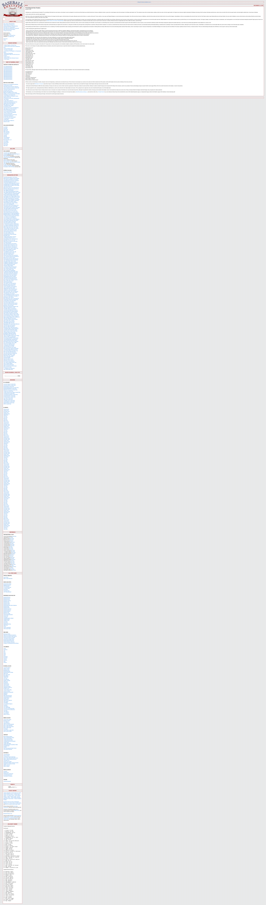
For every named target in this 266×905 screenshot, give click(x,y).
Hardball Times (6, 620)
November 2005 (7, 495)
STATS (5, 626)
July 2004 (5, 514)
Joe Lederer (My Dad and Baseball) (10, 353)
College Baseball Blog (8, 738)
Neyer (5, 653)
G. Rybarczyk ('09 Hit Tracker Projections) (11, 215)
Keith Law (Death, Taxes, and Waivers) (11, 291)
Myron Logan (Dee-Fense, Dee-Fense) (11, 227)
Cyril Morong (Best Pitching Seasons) (11, 349)
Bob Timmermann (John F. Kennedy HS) (11, 298)
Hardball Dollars (7, 619)
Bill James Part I (7, 139)
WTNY (10, 34)
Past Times (9, 30)
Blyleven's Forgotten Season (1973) (10, 92)
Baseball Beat (11, 23)
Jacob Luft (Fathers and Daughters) (10, 286)
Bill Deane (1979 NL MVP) (9, 305)
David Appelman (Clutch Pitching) (10, 234)
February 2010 (6, 436)
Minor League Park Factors (9, 726)
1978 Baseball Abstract (8, 67)
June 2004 (6, 515)
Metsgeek (5, 694)
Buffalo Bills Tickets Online (9, 798)
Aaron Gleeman (6, 132)
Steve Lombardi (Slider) (8, 363)
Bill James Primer (7, 633)
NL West (5, 164)
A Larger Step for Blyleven (8, 100)
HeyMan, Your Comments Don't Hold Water (12, 93)
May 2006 (5, 488)
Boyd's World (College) (8, 736)
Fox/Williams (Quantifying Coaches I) (10, 263)
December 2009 (7, 438)
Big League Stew (7, 674)
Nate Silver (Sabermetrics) (8, 254)
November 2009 (7, 439)
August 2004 (6, 512)
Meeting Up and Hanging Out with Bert (11, 84)
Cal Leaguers (6, 721)
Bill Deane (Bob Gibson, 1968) (9, 354)
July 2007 (5, 472)
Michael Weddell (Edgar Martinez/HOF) (11, 194)
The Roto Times (6, 590)
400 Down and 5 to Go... (8, 90)
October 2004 (6, 510)
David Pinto (6, 129)
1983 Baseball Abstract (8, 73)
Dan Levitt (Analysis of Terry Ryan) (10, 243)
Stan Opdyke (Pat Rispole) (9, 190)
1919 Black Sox (6, 760)
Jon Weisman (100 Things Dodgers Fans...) (12, 195)
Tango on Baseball (7, 627)
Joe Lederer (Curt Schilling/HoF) (10, 216)
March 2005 (6, 504)
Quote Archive (6, 772)
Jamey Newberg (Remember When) (10, 340)
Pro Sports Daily (7, 588)
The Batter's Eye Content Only (9, 400)
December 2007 (7, 466)
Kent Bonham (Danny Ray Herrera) (10, 277)
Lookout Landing (7, 691)
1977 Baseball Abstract (8, 66)
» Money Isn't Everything (8, 53)
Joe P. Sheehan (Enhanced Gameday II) (11, 256)
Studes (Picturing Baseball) (9, 364)
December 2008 (7, 452)
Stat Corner (6, 625)
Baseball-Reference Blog (8, 672)
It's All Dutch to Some (7, 106)
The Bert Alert (6, 119)
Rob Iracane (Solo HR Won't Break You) (11, 205)
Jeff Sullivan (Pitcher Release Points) (10, 319)
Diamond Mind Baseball (8, 614)
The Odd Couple (7, 152)
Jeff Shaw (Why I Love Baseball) (10, 336)
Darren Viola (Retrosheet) (8, 356)
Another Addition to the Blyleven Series (11, 96)
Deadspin (5, 771)
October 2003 (6, 524)
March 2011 (6, 420)
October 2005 (6, 496)
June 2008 (6, 459)
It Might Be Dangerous (8, 687)
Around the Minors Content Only (10, 385)
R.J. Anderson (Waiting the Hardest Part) (11, 225)
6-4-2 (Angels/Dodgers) (8, 703)
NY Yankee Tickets (10, 795)
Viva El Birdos (6, 713)
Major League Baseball (8, 578)
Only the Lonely (6, 121)
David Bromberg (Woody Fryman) (10, 181)
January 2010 (6, 437)
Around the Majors (7, 667)
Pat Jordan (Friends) (7, 242)
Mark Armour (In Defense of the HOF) (10, 241)
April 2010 (5, 433)
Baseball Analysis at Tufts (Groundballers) (11, 213)
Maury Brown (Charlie (8, 321)
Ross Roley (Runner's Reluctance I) (10, 247)
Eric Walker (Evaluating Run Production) (11, 198)
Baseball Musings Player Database (10, 605)
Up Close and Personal (8, 113)
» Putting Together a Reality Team (10, 45)
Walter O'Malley (6, 766)
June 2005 (6, 501)
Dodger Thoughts (7, 680)
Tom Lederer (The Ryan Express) (10, 283)
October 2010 (6, 426)
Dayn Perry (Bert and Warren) (9, 326)
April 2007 (5, 475)
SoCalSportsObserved (8, 774)
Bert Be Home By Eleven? (8, 91)
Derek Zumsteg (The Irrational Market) (11, 311)
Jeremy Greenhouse (7, 26)
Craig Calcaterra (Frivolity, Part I (9, 228)
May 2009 (5, 446)
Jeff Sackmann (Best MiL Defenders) (10, 273)
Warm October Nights (8, 731)
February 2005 (6, 505)
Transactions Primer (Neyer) (9, 638)
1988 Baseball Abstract (8, 79)
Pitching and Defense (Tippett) (9, 637)
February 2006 (6, 491)
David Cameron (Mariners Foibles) (10, 230)
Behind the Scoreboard (14, 28)
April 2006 (5, 489)
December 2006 (7, 480)
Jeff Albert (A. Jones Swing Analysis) (10, 289)
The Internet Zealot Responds (9, 89)
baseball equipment (17, 815)
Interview (5, 159)
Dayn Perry (6, 143)
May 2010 (5, 432)
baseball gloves (6, 817)
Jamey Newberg (7, 723)
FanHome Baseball (7, 781)
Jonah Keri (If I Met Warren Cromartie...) (11, 296)
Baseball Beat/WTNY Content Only (10, 388)
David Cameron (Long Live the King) (10, 331)
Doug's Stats (6, 615)
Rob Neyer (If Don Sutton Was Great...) (11, 327)
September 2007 (7, 469)
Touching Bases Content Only (9, 401)
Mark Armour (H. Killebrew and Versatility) (11, 178)
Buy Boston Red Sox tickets (9, 801)
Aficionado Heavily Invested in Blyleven (11, 86)
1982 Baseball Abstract (8, 72)
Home (5, 40)
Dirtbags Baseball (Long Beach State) (11, 744)
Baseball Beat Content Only (9, 386)
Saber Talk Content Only (8, 399)
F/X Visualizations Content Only (9, 396)
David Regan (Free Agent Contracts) (10, 312)
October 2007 (6, 468)
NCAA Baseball (6, 745)
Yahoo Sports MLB (7, 628)
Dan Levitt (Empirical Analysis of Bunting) (11, 294)
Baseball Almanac (7, 597)
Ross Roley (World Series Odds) (10, 222)
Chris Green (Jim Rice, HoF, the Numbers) (11, 219)
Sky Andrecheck (7, 28)
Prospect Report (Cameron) (9, 640)
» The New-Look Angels (8, 49)
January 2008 (6, 465)
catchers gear (6, 819)
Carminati (7, 131)
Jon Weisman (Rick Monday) (9, 345)
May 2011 (5, 418)
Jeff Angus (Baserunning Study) (9, 332)
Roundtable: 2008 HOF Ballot (9, 166)
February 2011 (6, 422)
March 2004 (6, 518)
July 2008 (5, 458)
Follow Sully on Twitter (8, 172)
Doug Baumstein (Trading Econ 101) (10, 244)
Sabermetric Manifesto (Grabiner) (10, 635)
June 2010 (6, 431)
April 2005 (5, 503)
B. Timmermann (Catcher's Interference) (11, 223)
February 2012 (6, 409)
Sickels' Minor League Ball (9, 730)
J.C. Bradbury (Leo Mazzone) (9, 368)
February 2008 (6, 463)
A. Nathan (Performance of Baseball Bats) (11, 193)
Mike (4, 131)
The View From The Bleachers (9, 709)
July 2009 (5, 444)
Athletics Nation (6, 668)
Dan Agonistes (6, 679)
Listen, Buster (6, 99)
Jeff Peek (5, 136)
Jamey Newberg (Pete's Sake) (9, 287)
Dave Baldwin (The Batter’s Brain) (10, 201)
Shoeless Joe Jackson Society (9, 763)
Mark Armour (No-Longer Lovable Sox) (11, 248)
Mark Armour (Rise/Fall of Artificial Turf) (11, 306)
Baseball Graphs (7, 603)
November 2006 (7, 481)
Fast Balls (5, 618)
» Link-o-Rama (6, 59)
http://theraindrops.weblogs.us (81, 91)
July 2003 (5, 528)
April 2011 (5, 419)
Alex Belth (5, 128)
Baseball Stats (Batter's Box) (9, 639)
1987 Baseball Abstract (8, 78)
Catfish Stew (6, 677)
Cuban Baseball (7, 754)
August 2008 (6, 456)
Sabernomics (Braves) (8, 700)
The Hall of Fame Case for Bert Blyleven (11, 107)
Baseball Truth (6, 612)
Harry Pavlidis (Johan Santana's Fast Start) (12, 207)
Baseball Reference (7, 610)
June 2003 (6, 529)
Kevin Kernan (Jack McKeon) (9, 361)
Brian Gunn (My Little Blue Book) (10, 351)
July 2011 (5, 416)
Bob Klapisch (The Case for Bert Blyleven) (11, 324)
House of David (6, 755)
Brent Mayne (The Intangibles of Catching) (11, 199)
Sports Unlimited (10, 816)
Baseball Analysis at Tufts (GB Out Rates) (11, 214)
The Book (5, 705)
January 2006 (6, 493)
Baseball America (7, 598)
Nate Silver (6, 145)
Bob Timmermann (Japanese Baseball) (11, 348)
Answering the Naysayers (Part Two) (10, 101)
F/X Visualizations (11, 27)
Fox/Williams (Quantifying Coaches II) (11, 262)
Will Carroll (6, 130)
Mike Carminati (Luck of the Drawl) (10, 365)
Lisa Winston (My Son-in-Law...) (9, 237)
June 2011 (5, 417)
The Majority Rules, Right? (9, 105)
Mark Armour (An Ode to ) (9, 257)
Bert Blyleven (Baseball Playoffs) (10, 333)
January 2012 (6, 410)
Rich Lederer (6, 23)
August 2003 (6, 526)
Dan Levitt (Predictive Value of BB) (10, 342)
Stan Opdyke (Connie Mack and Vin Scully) (12, 197)
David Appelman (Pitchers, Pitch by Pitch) (11, 314)
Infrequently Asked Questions (9, 157)
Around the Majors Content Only (10, 384)
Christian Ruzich (101, 91)
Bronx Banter (6, 675)
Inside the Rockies (7, 686)
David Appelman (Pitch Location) (10, 276)
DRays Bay (6, 681)
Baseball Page (6, 606)
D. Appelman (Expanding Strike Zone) (11, 271)
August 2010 (6, 429)
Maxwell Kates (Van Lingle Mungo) (10, 275)
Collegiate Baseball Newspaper (10, 741)
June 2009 (6, 445)
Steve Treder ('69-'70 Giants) (9, 320)
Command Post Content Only (9, 393)
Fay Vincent (6, 144)
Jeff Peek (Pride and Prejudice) (9, 325)
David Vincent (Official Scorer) (9, 343)
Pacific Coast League (8, 761)
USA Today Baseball (7, 591)
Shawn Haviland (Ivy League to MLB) (11, 202)
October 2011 (6, 412)
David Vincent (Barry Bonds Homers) (10, 303)
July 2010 (5, 430)
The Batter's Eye (11, 36)
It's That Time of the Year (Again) (10, 117)
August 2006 (6, 484)
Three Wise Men (7, 156)
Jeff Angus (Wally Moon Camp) (9, 307)
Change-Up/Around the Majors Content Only (12, 392)
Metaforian (6, 693)
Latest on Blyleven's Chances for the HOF (11, 87)
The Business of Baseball (8, 773)
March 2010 (6, 434)
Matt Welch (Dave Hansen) (9, 360)
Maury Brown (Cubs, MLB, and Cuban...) (11, 226)
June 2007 (6, 473)
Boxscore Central (7, 613)
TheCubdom (6, 706)
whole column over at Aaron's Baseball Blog (55, 20)
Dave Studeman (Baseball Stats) (10, 268)
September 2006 (7, 483)
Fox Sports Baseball (7, 587)
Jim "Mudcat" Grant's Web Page (9, 756)
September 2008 (7, 455)
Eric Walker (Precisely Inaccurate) (10, 209)
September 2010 (7, 427)
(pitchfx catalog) (10, 618)
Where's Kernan (7, 714)
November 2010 (7, 425)
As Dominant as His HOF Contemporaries (11, 98)
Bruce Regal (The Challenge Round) (10, 279)
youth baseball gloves (14, 817)
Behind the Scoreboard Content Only (10, 389)
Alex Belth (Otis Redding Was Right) (10, 329)
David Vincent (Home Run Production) (11, 255)
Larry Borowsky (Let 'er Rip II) (9, 293)
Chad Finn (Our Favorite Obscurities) (10, 304)
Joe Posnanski (6, 138)
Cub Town (5, 678)
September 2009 (7, 441)
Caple (5, 648)
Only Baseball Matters (8, 696)
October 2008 (6, 454)
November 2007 (7, 467)
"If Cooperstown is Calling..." (9, 118)
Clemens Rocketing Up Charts (9, 110)
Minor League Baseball (8, 725)
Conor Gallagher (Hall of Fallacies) (10, 218)
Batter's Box (6, 673)
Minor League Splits (7, 727)
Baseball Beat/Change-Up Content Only (11, 387)
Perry (5, 655)
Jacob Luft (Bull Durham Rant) (9, 264)
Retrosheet (6, 622)
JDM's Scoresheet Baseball (9, 724)
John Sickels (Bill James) (8, 369)
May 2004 (5, 516)
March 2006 (6, 490)
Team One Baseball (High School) (10, 748)
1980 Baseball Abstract (8, 69)
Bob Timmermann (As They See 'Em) (10, 211)
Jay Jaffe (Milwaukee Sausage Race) (11, 339)
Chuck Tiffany (6, 142)
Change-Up (12, 24)
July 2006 (5, 486)
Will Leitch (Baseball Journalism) (10, 318)
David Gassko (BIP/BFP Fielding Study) (11, 338)
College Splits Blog (7, 743)
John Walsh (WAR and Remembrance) (11, 208)
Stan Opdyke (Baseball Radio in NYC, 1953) (12, 192)
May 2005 (5, 502)
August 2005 (6, 498)
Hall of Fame (6, 577)
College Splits (6, 742)
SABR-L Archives (7, 765)
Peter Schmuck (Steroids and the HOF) (11, 313)
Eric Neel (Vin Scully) (7, 367)
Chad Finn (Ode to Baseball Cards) (10, 229)
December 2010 (7, 424)
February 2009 (6, 449)
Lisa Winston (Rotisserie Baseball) (10, 266)
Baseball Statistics (7, 611)
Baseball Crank (6, 670)
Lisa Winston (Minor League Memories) (11, 328)
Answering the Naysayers (8, 115)
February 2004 (6, 519)
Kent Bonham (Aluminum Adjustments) (11, 299)
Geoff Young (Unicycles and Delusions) (11, 212)
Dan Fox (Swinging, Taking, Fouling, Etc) (11, 315)
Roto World (6, 589)
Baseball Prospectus (7, 608)
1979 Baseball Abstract (8, 68)
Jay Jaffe (5, 135)
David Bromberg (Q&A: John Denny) (10, 177)
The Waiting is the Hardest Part (9, 94)
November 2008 (7, 453)
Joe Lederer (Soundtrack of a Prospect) (11, 179)
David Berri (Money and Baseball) (10, 308)
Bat (13, 536)
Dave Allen (6, 27)
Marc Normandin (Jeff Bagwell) (9, 270)
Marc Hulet (6, 29)
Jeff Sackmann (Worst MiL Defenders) (11, 272)
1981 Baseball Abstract (8, 71)
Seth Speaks (6, 701)
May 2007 (5, 474)
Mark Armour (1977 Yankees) (9, 355)
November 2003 (7, 523)
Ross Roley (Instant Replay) (9, 301)
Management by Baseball (8, 692)
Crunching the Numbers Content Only (11, 394)
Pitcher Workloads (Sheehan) (9, 642)
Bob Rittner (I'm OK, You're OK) (9, 240)
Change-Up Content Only (8, 391)
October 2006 (6, 482)
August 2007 (6, 470)
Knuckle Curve (6, 688)
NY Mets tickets (18, 802)
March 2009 (6, 448)
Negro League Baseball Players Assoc (11, 758)
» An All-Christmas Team (8, 48)
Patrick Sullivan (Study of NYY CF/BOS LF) (12, 317)
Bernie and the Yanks (8, 160)
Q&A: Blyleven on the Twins (9, 104)
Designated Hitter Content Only (9, 395)
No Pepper (6, 728)
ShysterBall (6, 702)
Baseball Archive (7, 599)
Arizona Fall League (7, 719)
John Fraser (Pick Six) (8, 186)
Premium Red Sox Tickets (16, 792)
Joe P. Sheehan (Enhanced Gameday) (11, 259)
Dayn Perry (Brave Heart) (8, 358)
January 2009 (6, 451)
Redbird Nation (6, 698)
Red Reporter (6, 699)
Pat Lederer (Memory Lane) (9, 233)
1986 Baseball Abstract (8, 76)
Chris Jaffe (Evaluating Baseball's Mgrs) (11, 191)
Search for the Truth (7, 97)
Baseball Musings (7, 671)
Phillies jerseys (17, 810)
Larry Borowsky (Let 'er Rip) (9, 346)
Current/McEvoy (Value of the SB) (10, 251)
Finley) (13, 321)
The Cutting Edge (7, 707)
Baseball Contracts (7, 600)
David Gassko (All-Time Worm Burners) (11, 258)
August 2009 (6, 443)
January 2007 (6, 479)
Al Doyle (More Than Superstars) (10, 300)
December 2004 (7, 508)
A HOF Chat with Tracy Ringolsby (10, 112)
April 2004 (5, 517)
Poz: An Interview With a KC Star (10, 111)
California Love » (148, 2)
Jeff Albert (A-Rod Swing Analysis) (10, 290)
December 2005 (7, 494)
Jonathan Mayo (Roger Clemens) (10, 236)
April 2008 (5, 461)
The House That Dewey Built (9, 708)
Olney (5, 654)
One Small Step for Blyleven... (9, 120)
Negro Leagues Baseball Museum (10, 759)
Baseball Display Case (8, 813)
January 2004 (6, 521)
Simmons (5, 660)
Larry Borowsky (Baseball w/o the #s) (10, 310)
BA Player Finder (7, 720)
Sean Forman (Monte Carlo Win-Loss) (11, 350)
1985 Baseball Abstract (8, 75)
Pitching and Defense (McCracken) (10, 636)
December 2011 (7, 411)
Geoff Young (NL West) (8, 282)
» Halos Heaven (7, 56)
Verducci (5, 662)
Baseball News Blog (7, 583)
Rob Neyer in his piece (39, 83)
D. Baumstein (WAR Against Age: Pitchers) (11, 183)
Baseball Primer (7, 607)
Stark (4, 661)
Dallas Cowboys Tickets (11, 796)
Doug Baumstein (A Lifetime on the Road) (11, 185)
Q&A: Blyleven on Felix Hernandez (10, 108)
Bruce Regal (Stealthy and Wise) (10, 249)
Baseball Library (7, 604)
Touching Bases (15, 26)
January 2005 (6, 507)
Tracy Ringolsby (7, 137)
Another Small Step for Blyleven (9, 103)
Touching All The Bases (8, 776)
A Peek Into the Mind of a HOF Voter (10, 114)
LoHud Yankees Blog (7, 689)
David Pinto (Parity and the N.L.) (10, 285)
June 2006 (6, 487)
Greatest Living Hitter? (8, 165)
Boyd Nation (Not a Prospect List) (10, 334)
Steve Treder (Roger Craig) (9, 269)
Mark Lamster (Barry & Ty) (8, 280)
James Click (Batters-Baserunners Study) (11, 335)
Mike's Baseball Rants (8, 695)
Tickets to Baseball (7, 792)
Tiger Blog (5, 710)
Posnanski (5, 656)
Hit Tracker (6, 621)
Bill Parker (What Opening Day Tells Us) (11, 188)
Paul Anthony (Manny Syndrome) (10, 221)
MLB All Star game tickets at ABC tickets (12, 804)
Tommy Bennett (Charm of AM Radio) (10, 206)
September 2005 (7, 497)
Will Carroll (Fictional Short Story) (10, 347)
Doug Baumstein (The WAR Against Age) (11, 184)
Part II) (17, 228)
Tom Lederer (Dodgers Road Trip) (10, 362)
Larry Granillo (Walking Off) (9, 204)
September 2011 (7, 413)
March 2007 (6, 476)
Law (4, 650)
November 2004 (7, 509)
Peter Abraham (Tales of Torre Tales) (10, 292)
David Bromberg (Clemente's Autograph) (11, 180)
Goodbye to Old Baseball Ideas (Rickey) (11, 643)
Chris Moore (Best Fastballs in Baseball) (11, 200)
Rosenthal (5, 657)
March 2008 (6, 462)
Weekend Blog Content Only (9, 402)
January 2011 (6, 423)
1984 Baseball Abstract (8, 74)
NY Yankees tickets (11, 802)
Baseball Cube (6, 601)
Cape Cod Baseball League (9, 737)
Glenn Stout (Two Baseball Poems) (10, 278)
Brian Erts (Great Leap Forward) (10, 284)
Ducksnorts (6, 682)
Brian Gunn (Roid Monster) (9, 250)
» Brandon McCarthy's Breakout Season (11, 58)
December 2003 (7, 522)
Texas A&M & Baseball (8, 749)
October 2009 (6, 440)
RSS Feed (5, 38)
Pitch (15, 536)
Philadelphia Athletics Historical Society (11, 762)
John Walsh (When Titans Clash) (10, 261)
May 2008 (5, 460)
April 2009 (5, 447)
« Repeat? (139, 2)
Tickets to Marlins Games (8, 793)
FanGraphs (6, 617)
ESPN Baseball (6, 586)
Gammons (5, 649)
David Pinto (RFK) (7, 357)
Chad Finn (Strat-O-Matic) (8, 265)
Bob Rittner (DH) (7, 235)
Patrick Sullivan (6, 24)
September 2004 (7, 511)
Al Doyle (5, 30)
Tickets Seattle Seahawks (15, 797)
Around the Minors (11, 29)
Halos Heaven (6, 685)
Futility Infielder (6, 684)
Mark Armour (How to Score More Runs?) (11, 187)
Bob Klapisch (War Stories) (9, 297)
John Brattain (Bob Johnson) (9, 322)
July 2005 (5, 500)
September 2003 (7, 525)
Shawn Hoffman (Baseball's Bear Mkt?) (11, 220)
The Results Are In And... (8, 85)
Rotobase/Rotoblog (7, 624)
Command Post (12, 35)
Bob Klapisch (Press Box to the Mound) (11, 341)
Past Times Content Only (8, 398)
